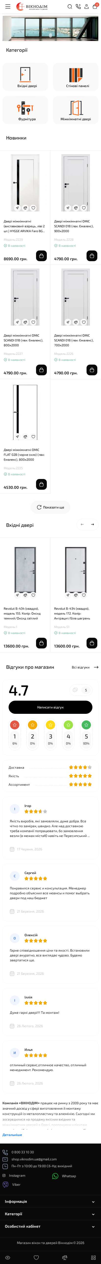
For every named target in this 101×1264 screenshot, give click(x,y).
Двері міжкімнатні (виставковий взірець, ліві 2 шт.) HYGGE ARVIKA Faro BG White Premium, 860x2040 (24, 226)
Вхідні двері (27, 86)
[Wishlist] (33, 208)
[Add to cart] (41, 255)
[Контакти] (78, 6)
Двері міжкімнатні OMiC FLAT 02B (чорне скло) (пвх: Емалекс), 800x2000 (24, 454)
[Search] (70, 6)
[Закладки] (36, 1258)
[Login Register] (86, 6)
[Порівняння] (65, 1258)
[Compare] (25, 208)
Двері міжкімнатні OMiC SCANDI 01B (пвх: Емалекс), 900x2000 (74, 226)
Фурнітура (27, 119)
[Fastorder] (17, 208)
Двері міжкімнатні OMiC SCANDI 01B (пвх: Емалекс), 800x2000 (23, 340)
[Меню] (7, 6)
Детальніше (12, 1135)
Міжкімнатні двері (76, 119)
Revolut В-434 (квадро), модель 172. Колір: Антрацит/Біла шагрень (72, 613)
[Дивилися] (7, 1258)
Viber (16, 1184)
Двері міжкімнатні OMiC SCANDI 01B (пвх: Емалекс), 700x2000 (74, 340)
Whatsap (69, 1176)
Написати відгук (50, 707)
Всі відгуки (81, 667)
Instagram (17, 1175)
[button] (82, 524)
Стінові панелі (77, 86)
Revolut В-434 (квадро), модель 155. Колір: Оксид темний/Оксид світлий (22, 613)
